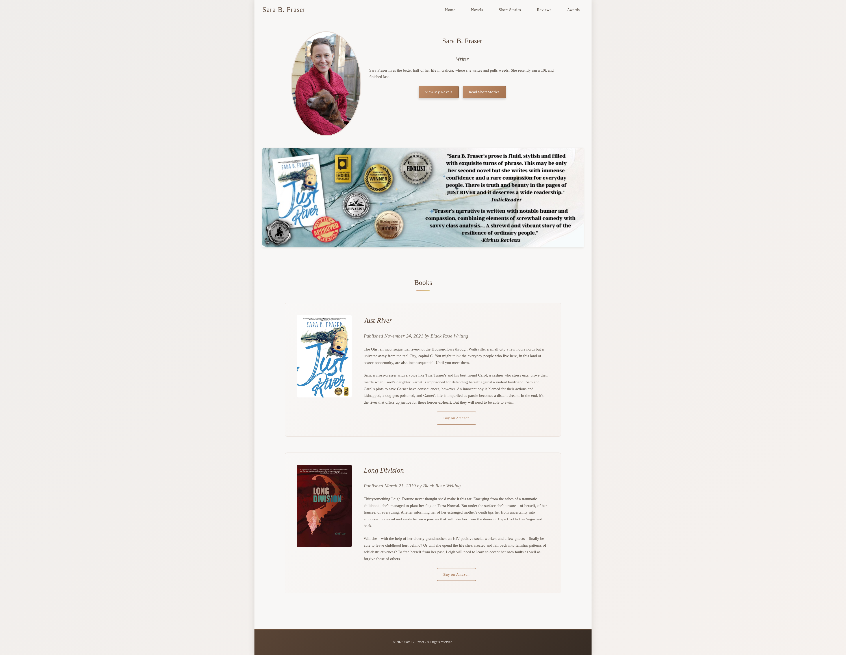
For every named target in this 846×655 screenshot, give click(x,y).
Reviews (544, 9)
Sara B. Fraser (284, 9)
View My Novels (439, 92)
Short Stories (510, 9)
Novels (477, 9)
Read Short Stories (484, 92)
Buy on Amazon (456, 418)
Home (450, 9)
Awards (573, 9)
